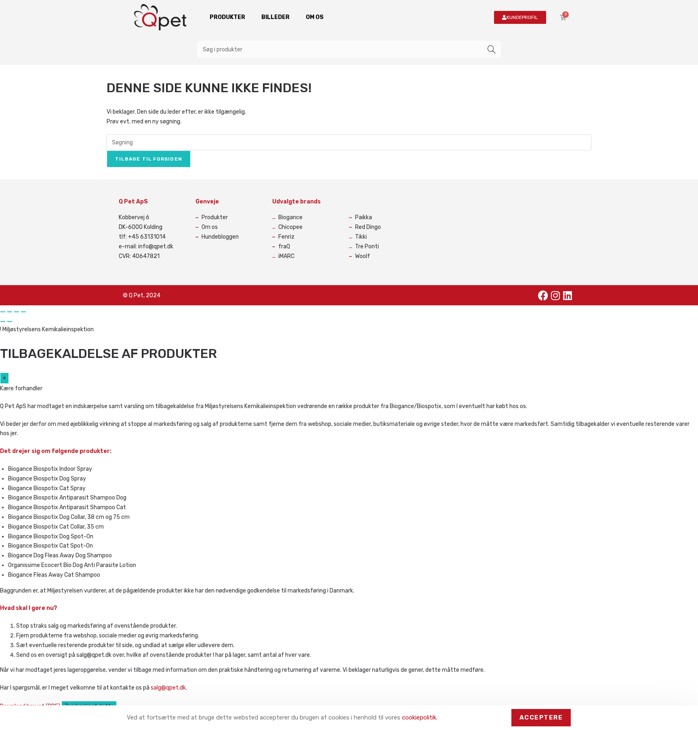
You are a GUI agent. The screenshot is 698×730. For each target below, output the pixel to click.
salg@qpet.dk (168, 687)
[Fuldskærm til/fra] (10, 312)
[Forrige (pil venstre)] (3, 321)
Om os (315, 17)
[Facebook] (543, 295)
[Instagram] (555, 295)
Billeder (275, 17)
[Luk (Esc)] (23, 312)
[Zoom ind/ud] (3, 312)
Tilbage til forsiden (148, 159)
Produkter (227, 17)
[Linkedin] (567, 295)
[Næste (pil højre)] (10, 321)
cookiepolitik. (419, 717)
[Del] (16, 312)
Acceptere (541, 717)
